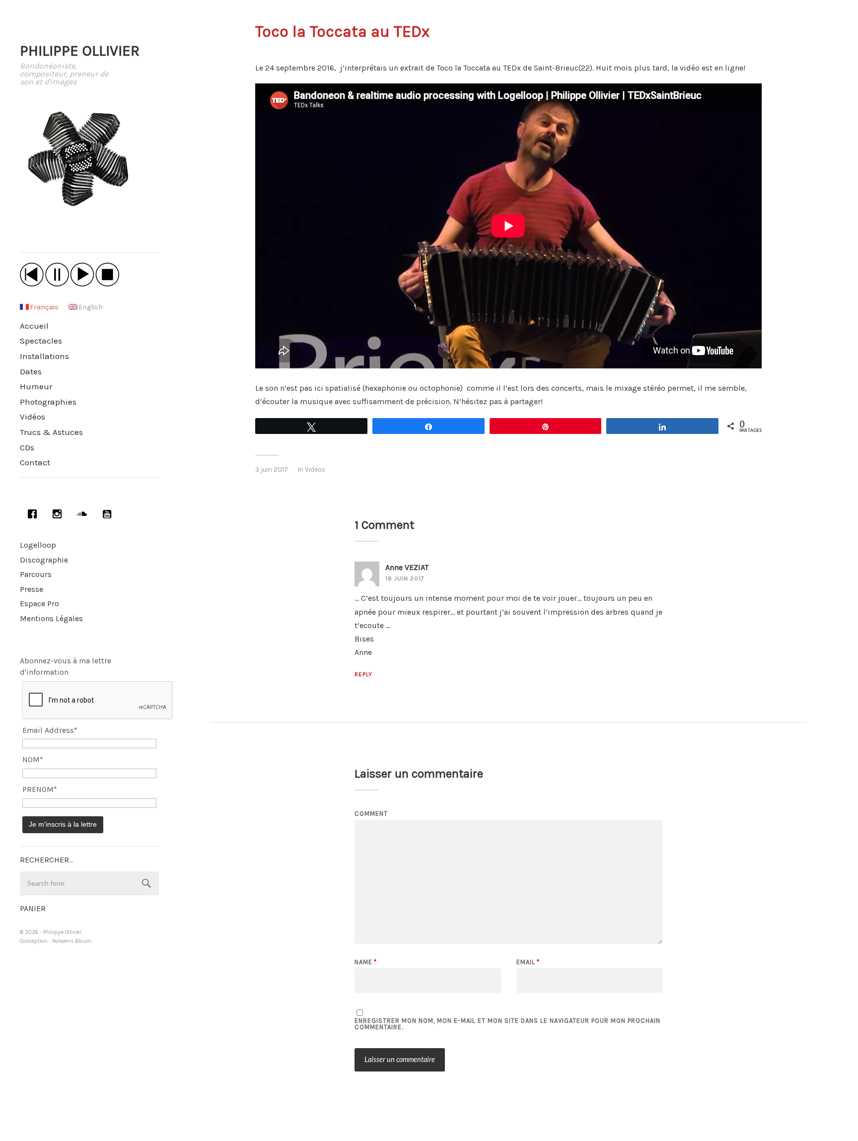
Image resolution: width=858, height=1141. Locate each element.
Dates (31, 371)
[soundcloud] (82, 513)
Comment (371, 813)
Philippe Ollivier (80, 51)
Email (528, 962)
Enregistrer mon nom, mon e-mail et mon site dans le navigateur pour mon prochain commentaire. (507, 1023)
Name (366, 962)
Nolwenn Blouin (71, 941)
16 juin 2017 (405, 578)
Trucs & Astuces (51, 432)
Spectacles (41, 341)
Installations (44, 356)
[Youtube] (106, 513)
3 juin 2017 (271, 469)
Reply (363, 674)
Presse (31, 589)
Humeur (36, 386)
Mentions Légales (51, 618)
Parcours (36, 574)
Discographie (44, 560)
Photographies (48, 402)
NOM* (32, 759)
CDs (27, 447)
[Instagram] (57, 513)
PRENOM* (39, 789)
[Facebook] (32, 513)
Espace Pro (39, 603)
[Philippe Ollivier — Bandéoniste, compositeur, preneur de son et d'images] (89, 159)
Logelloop (38, 545)
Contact (35, 462)
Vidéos (32, 417)
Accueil (34, 326)
